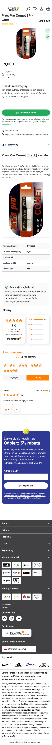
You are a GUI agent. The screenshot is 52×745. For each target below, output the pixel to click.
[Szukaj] (28, 9)
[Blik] (6, 565)
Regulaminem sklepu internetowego (17, 496)
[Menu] (4, 9)
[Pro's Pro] (44, 20)
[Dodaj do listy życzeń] (47, 30)
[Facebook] (4, 618)
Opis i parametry (10, 144)
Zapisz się (28, 485)
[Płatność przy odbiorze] (16, 580)
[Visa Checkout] (37, 572)
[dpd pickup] (37, 596)
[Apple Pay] (26, 565)
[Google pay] (37, 565)
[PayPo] (6, 580)
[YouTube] (19, 618)
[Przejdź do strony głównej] (13, 9)
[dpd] (26, 596)
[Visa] (16, 572)
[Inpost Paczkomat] (16, 596)
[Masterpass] (26, 572)
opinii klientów (14, 330)
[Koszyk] (48, 8)
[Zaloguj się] (41, 9)
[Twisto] (6, 572)
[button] (4, 352)
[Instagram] (11, 618)
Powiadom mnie (28, 112)
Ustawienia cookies (4, 605)
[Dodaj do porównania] (47, 37)
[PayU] (16, 565)
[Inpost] (6, 596)
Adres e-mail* (11, 471)
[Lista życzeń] (35, 8)
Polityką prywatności (33, 498)
